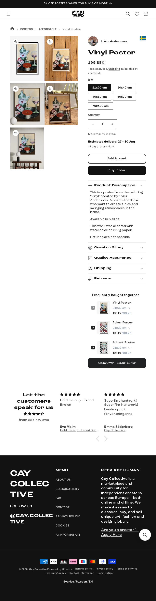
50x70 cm (124, 96)
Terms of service (127, 569)
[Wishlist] (136, 13)
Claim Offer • (117, 363)
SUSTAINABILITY (68, 489)
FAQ (58, 498)
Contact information (81, 573)
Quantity (94, 115)
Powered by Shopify (59, 569)
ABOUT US (63, 479)
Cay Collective (38, 569)
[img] (34, 414)
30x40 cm (124, 87)
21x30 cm (99, 87)
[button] (8, 13)
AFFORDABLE (47, 29)
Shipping (114, 69)
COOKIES (62, 525)
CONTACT (62, 507)
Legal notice (105, 573)
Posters (26, 29)
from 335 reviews (34, 420)
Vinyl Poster (122, 302)
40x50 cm (99, 96)
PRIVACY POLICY (68, 516)
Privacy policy (104, 569)
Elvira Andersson (114, 41)
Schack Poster (124, 342)
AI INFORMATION (68, 534)
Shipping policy (56, 573)
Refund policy (83, 569)
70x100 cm (100, 106)
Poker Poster (123, 322)
